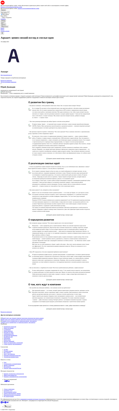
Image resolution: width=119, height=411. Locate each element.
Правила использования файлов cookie (28, 8)
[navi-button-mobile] (2, 33)
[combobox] (7, 406)
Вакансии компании (6, 80)
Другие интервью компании (8, 82)
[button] (2, 28)
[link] (3, 24)
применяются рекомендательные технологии (32, 399)
